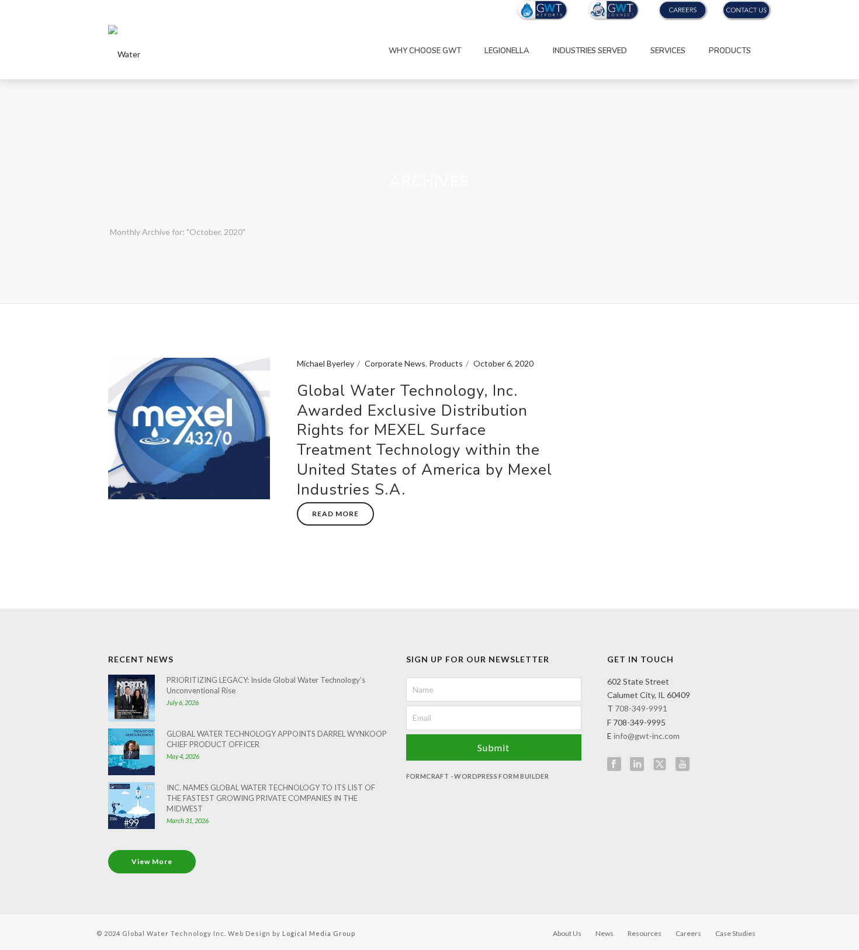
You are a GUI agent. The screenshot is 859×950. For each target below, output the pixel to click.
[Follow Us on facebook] (614, 764)
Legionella (506, 51)
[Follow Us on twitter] (660, 764)
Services (667, 51)
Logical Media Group (318, 933)
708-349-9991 (641, 708)
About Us (567, 933)
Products (730, 51)
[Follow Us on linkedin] (637, 764)
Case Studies (735, 933)
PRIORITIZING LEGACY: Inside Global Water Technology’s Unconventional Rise (266, 685)
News (604, 933)
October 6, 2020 (503, 363)
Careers (688, 933)
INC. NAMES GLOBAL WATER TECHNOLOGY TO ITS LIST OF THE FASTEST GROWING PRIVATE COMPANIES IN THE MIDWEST (271, 798)
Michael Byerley (325, 363)
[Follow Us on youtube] (683, 764)
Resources (644, 933)
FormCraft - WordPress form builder (477, 776)
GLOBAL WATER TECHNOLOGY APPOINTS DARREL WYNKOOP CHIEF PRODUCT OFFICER (277, 739)
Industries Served (590, 51)
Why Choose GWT (425, 51)
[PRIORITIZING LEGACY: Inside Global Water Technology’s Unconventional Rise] (131, 698)
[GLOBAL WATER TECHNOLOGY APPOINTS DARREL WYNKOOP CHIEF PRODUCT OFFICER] (131, 751)
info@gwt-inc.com (647, 736)
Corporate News (395, 363)
